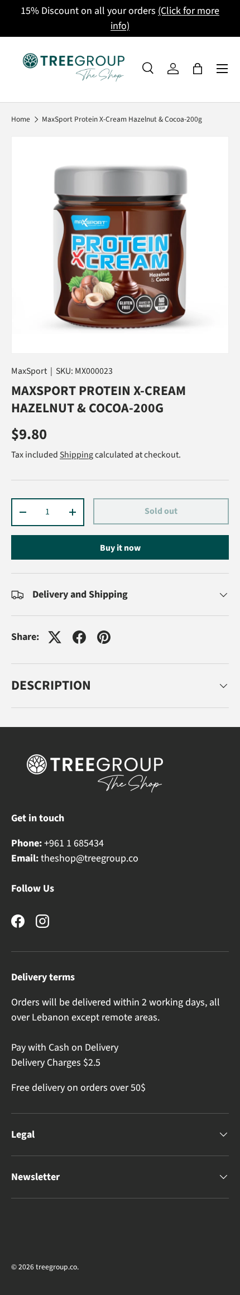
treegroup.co (56, 1267)
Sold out (161, 511)
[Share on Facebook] (79, 637)
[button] (197, 68)
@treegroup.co (107, 858)
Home (20, 119)
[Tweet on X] (54, 637)
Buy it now (120, 548)
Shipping (76, 455)
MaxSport (29, 371)
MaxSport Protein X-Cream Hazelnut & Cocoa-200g (122, 119)
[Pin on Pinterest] (104, 637)
